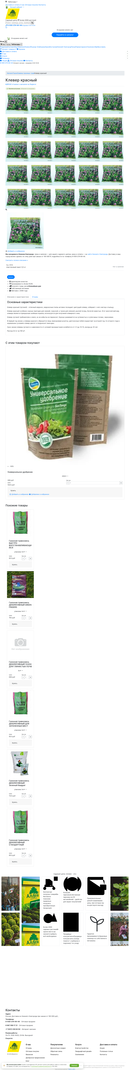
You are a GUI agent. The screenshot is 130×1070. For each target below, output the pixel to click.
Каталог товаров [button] (19, 67)
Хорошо (74, 1065)
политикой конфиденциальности (41, 1066)
